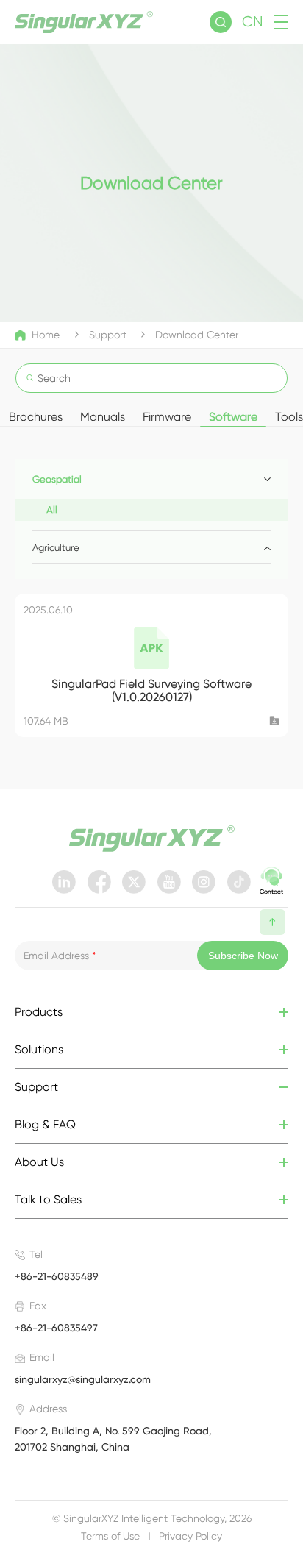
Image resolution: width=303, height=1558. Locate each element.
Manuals (102, 417)
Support (107, 335)
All (51, 510)
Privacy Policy (190, 1536)
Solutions (39, 1050)
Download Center (196, 335)
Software (233, 417)
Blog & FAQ (45, 1125)
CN (252, 22)
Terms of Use (110, 1536)
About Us (39, 1162)
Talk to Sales (48, 1200)
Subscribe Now (243, 955)
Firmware (167, 417)
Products (39, 1012)
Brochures (36, 417)
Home (46, 335)
